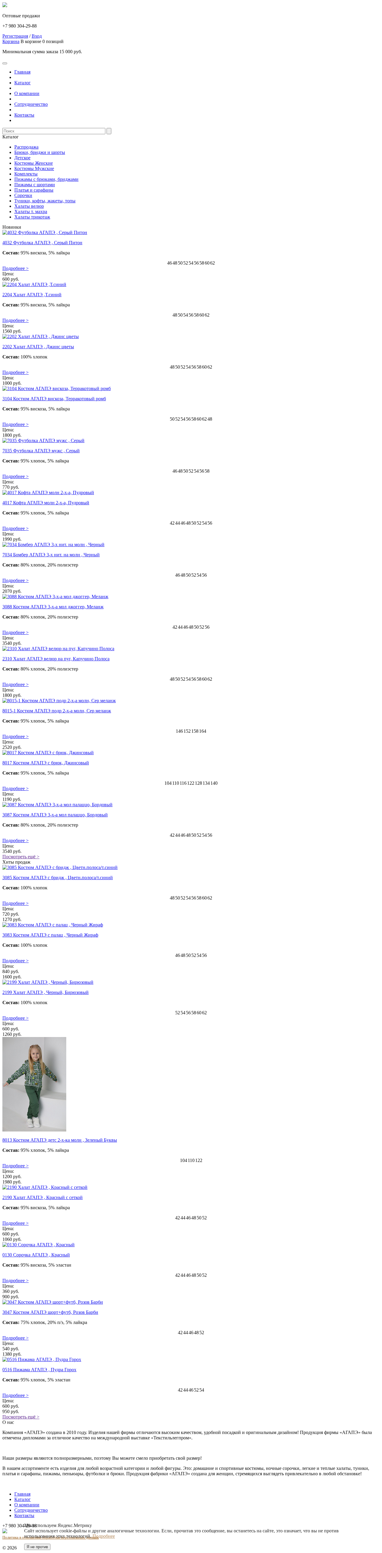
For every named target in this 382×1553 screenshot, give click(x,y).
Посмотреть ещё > (20, 856)
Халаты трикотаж (32, 216)
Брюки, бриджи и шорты (39, 152)
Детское (22, 157)
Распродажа (26, 146)
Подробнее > (15, 268)
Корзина (10, 41)
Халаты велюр (29, 206)
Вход (37, 36)
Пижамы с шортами (34, 184)
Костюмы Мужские (34, 168)
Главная (22, 71)
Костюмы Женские (33, 163)
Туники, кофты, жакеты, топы (45, 200)
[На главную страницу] (4, 5)
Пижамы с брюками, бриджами (46, 179)
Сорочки (23, 195)
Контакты (24, 114)
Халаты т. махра (30, 211)
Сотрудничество (31, 104)
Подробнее (104, 1536)
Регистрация (15, 36)
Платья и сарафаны (33, 190)
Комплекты (26, 173)
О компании (26, 93)
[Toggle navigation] (4, 63)
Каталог (22, 82)
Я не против (37, 1547)
